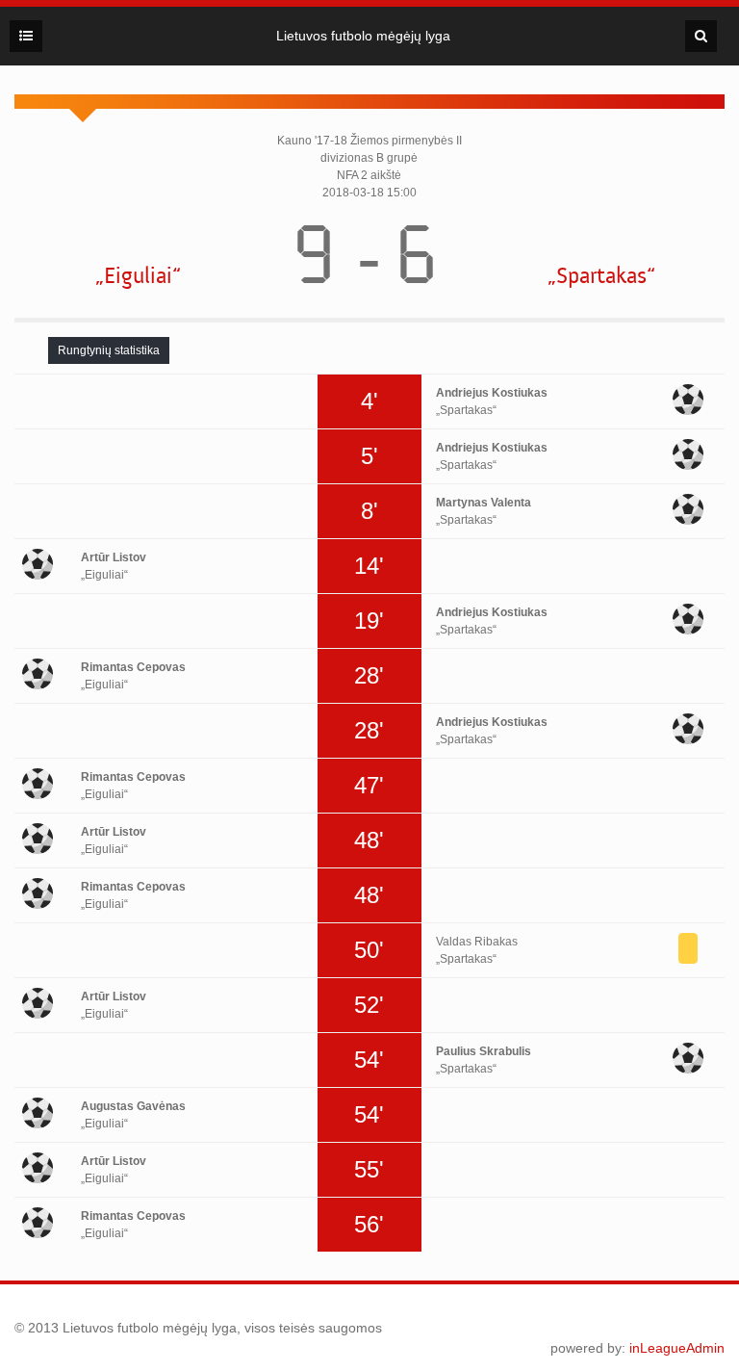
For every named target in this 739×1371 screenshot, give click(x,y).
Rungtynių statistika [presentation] (109, 350)
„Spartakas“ (601, 276)
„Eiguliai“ (138, 276)
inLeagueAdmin (677, 1348)
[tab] (108, 350)
